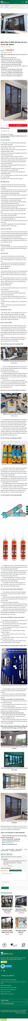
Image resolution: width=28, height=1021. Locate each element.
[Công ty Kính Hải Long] (4, 946)
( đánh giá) (8, 46)
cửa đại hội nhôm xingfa (15, 850)
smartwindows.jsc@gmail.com (9, 989)
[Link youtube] (2, 970)
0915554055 (8, 987)
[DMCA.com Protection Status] (4, 962)
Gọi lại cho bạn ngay (22, 130)
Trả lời (4, 865)
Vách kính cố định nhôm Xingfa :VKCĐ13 (7, 910)
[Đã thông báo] (6, 968)
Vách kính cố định (10, 849)
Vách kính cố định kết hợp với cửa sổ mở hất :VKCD (20, 910)
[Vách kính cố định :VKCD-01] (21, 928)
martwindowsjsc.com (9, 993)
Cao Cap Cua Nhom (8, 842)
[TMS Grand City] (23, 946)
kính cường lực (19, 849)
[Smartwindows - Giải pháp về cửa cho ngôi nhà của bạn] (6, 2)
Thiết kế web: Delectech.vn (21, 1013)
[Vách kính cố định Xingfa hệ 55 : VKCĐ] (7, 928)
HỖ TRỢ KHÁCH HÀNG (7, 1003)
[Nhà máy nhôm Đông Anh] (14, 946)
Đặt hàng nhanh (5, 128)
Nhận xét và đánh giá (6, 868)
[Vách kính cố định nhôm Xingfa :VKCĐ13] (7, 906)
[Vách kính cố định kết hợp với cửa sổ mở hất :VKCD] (14, 36)
